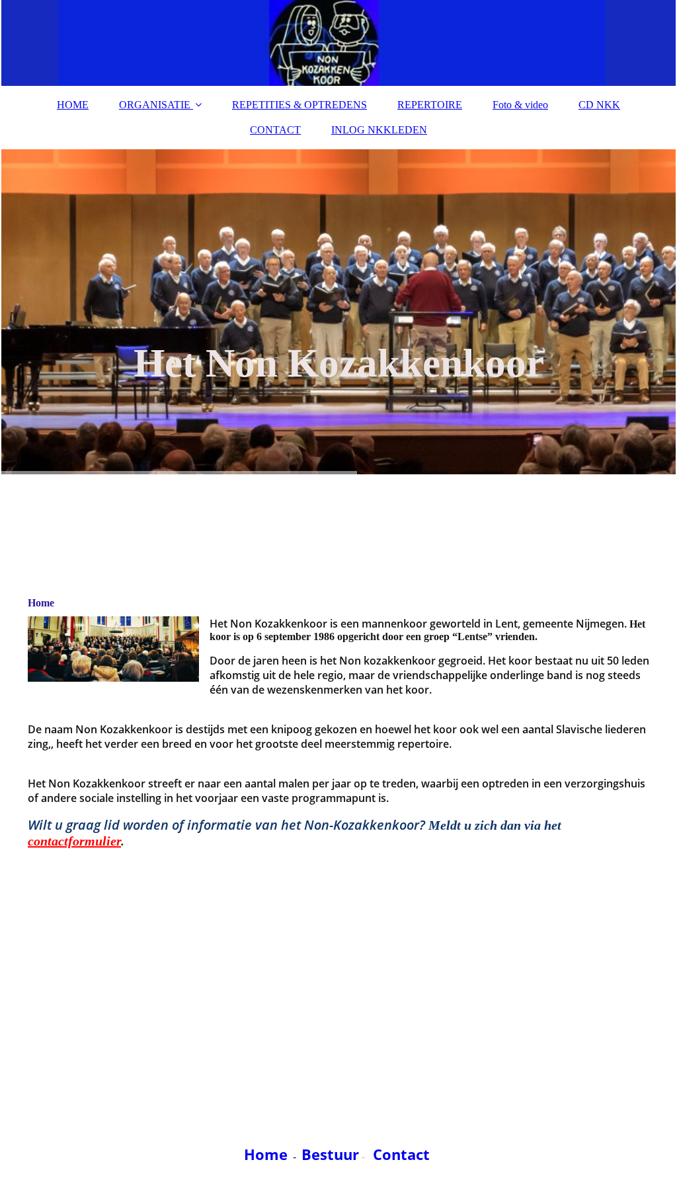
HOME (73, 104)
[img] (338, 43)
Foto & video (520, 104)
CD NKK (599, 104)
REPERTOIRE (429, 104)
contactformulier (74, 841)
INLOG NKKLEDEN (379, 129)
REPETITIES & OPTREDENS (299, 104)
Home (266, 1154)
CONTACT (275, 129)
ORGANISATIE (154, 104)
